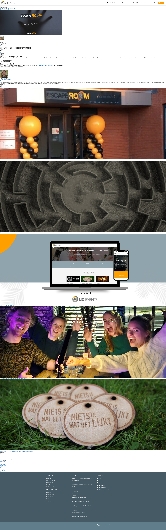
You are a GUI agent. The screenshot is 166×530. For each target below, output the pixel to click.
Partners (2, 467)
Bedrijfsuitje (2, 461)
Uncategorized (3, 469)
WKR (1, 471)
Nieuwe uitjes (3, 465)
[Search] (112, 525)
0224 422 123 (102, 485)
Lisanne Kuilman (3, 41)
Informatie (2, 464)
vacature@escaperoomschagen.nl (46, 65)
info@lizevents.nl (102, 487)
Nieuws (1, 466)
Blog (1, 463)
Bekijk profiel (8, 79)
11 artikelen (2, 79)
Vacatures (2, 470)
